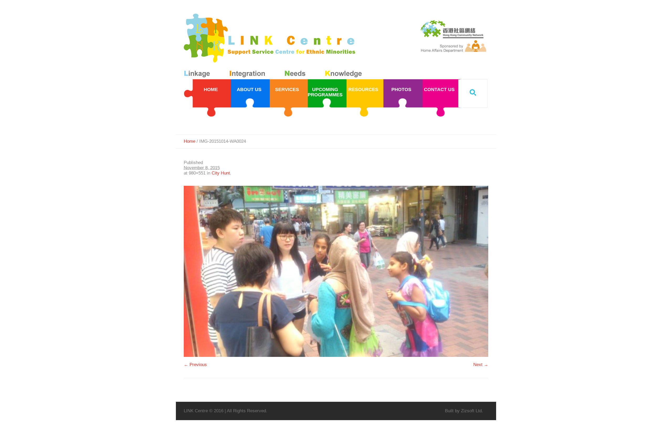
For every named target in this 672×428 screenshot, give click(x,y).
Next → (480, 364)
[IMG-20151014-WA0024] (336, 271)
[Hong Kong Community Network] (274, 47)
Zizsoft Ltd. (472, 410)
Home (189, 141)
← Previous (195, 364)
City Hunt (221, 173)
